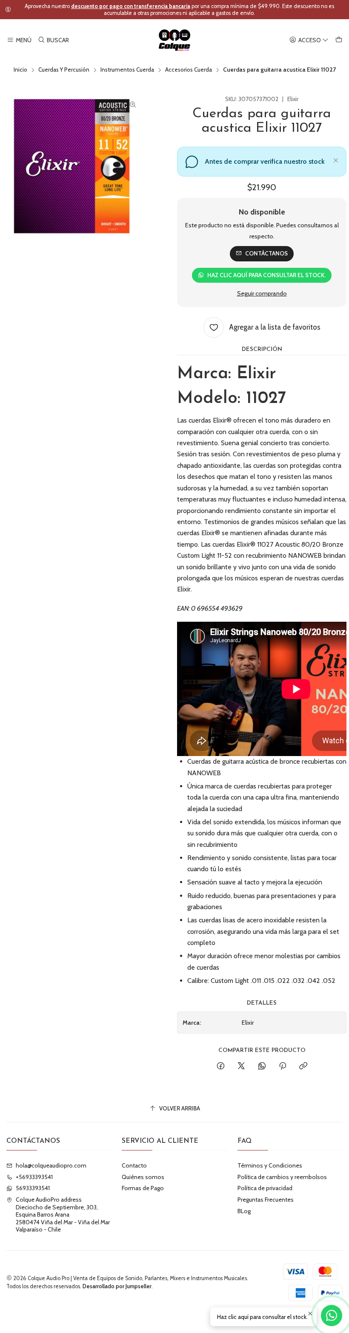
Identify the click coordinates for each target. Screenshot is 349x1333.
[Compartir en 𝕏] (241, 1066)
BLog (244, 1211)
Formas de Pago (143, 1188)
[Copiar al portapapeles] (303, 1066)
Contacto (134, 1165)
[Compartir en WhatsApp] (262, 1066)
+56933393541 (34, 1177)
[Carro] (339, 40)
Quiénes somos (143, 1177)
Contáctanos (266, 253)
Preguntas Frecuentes (265, 1199)
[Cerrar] (336, 159)
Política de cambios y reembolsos (282, 1177)
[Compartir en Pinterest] (282, 1066)
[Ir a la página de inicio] (175, 40)
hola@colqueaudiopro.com (51, 1165)
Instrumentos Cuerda (127, 70)
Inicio (20, 70)
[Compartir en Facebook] (221, 1066)
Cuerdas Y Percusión (63, 70)
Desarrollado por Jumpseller (117, 1286)
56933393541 (33, 1188)
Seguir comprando (262, 293)
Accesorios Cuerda (188, 70)
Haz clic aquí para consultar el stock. (266, 275)
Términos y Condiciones (269, 1165)
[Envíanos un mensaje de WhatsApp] (331, 1315)
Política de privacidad (264, 1188)
